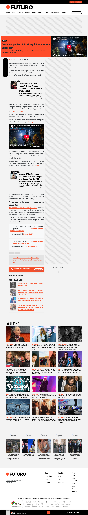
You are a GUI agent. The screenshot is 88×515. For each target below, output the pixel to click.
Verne (60, 504)
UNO (38, 504)
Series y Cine (20, 12)
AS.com (59, 502)
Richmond (27, 508)
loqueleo (58, 508)
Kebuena (69, 504)
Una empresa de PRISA (16, 503)
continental (52, 504)
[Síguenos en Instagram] (68, 7)
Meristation (65, 508)
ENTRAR (72, 2)
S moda (52, 508)
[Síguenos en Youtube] (77, 7)
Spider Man (17, 253)
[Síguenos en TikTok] (70, 7)
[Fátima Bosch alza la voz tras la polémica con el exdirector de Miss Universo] (28, 446)
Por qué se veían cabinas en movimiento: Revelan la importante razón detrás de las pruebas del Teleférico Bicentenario (13, 456)
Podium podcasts (27, 506)
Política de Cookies (35, 498)
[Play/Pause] (48, 512)
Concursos (64, 12)
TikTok (73, 478)
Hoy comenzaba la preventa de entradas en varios (23, 208)
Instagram (74, 475)
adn (64, 502)
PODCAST (29, 2)
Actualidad (27, 12)
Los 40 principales (34, 502)
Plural (40, 508)
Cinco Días (47, 504)
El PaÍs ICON (46, 508)
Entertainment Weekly (17, 111)
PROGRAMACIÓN (16, 2)
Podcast (60, 479)
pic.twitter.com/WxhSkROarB (21, 243)
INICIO (7, 2)
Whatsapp (74, 491)
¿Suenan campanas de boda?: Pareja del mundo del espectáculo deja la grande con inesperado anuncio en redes (44, 456)
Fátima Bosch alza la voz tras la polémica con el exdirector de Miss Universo (28, 455)
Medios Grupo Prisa (16, 506)
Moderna (34, 508)
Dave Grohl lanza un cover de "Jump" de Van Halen (26, 258)
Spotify (74, 488)
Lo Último (8, 12)
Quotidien (36, 165)
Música (13, 12)
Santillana (41, 502)
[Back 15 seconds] (45, 512)
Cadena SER (55, 502)
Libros (59, 476)
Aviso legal (20, 498)
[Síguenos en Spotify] (79, 7)
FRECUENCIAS (23, 2)
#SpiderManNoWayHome (36, 228)
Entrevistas (40, 12)
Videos (47, 12)
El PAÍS (28, 502)
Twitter (74, 483)
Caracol (68, 502)
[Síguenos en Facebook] (73, 7)
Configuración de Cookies (45, 498)
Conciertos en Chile (55, 12)
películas (11, 253)
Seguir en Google (38, 269)
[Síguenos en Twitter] (75, 7)
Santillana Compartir (48, 502)
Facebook (74, 480)
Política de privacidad (27, 498)
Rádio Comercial (71, 508)
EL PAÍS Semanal (55, 504)
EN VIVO (10, 2)
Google (73, 473)
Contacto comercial (11, 482)
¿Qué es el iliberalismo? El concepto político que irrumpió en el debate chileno (75, 456)
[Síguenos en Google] (66, 7)
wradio (41, 504)
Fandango (30, 122)
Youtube (74, 486)
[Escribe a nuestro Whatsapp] (81, 7)
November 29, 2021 (28, 234)
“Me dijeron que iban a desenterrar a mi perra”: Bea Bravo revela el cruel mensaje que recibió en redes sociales (59, 456)
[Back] (41, 512)
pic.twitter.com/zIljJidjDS (17, 231)
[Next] (55, 512)
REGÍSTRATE (79, 2)
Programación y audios (73, 512)
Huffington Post (30, 504)
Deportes (34, 12)
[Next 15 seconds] (51, 512)
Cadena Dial (64, 504)
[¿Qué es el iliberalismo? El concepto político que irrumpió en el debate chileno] (75, 446)
